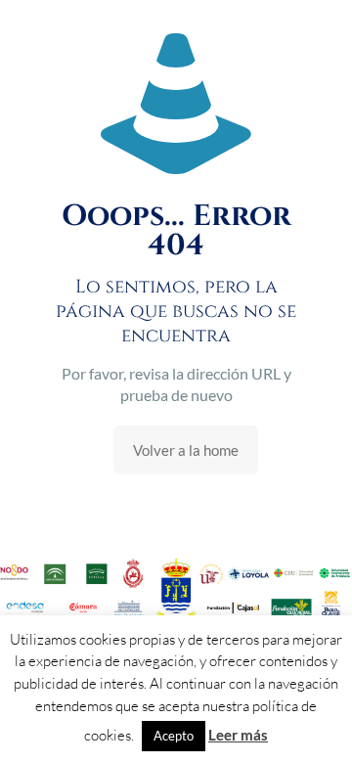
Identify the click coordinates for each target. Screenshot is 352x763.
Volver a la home (186, 450)
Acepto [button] (174, 735)
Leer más (238, 734)
